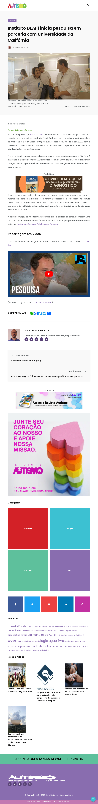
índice (46, 650)
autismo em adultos (58, 626)
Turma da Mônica (25, 650)
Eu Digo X (80, 635)
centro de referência (43, 630)
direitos (64, 635)
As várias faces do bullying (26, 360)
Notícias (12, 20)
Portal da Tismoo (44, 302)
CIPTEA (56, 630)
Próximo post (75, 371)
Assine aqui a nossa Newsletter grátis (49, 759)
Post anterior (22, 355)
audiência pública (39, 626)
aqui (68, 802)
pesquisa (77, 646)
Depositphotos (29, 780)
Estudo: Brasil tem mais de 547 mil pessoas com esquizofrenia (76, 692)
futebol (25, 641)
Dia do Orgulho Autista (68, 631)
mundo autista (63, 646)
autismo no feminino (79, 626)
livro (60, 640)
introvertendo (34, 641)
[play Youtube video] (49, 274)
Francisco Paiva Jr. (20, 47)
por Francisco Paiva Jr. (36, 330)
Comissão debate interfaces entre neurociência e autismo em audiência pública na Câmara (20, 739)
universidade (38, 650)
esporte (71, 635)
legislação (48, 640)
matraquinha (19, 646)
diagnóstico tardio (17, 635)
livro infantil (69, 641)
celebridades (28, 630)
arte (29, 626)
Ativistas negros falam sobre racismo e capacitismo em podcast (47, 376)
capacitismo (15, 630)
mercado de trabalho (40, 646)
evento (14, 640)
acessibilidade (17, 626)
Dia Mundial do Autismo (43, 635)
